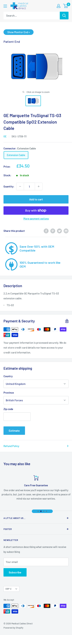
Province (8, 392)
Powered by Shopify (13, 627)
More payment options (36, 218)
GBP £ (8, 588)
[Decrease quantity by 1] (20, 186)
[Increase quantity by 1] (38, 186)
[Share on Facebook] (46, 230)
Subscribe (15, 572)
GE (4, 136)
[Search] (64, 15)
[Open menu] (5, 6)
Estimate (14, 430)
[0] (65, 6)
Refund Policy (11, 446)
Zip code (8, 409)
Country (8, 376)
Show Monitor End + (18, 32)
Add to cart (36, 199)
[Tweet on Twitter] (59, 230)
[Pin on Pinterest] (52, 230)
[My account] (58, 6)
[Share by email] (66, 230)
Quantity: (8, 186)
